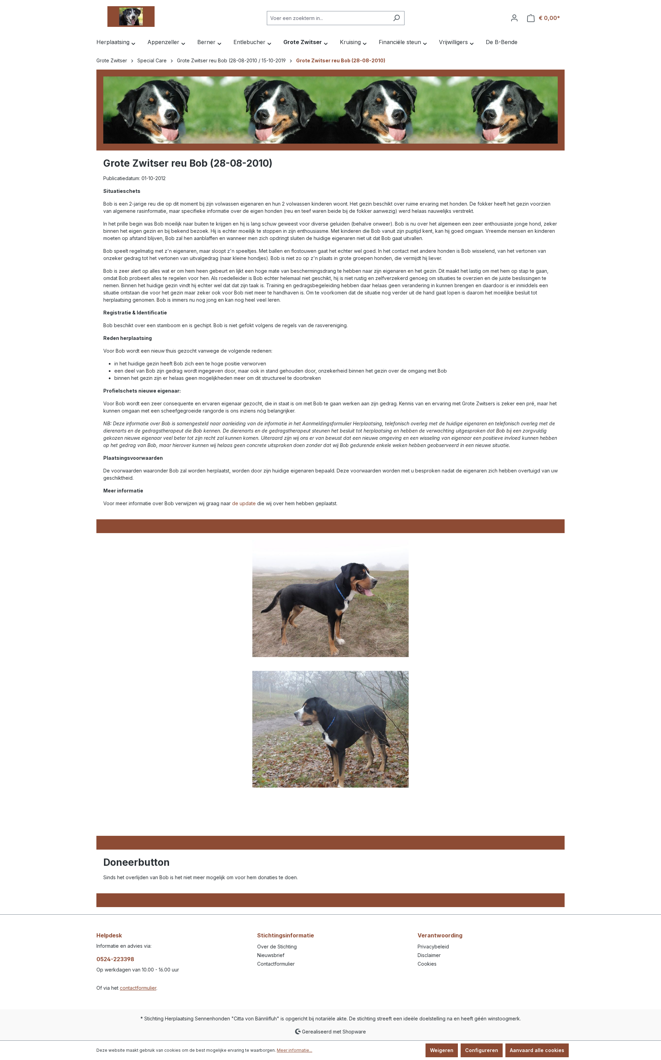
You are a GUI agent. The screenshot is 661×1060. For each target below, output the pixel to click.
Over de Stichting (277, 946)
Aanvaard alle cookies (537, 1050)
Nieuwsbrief (270, 955)
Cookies (427, 964)
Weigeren (441, 1050)
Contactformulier (276, 964)
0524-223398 (115, 959)
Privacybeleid (433, 946)
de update (244, 503)
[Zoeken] (396, 18)
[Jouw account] (514, 18)
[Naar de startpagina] (130, 16)
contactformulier (138, 988)
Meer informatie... (294, 1050)
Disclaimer (429, 955)
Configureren (481, 1050)
